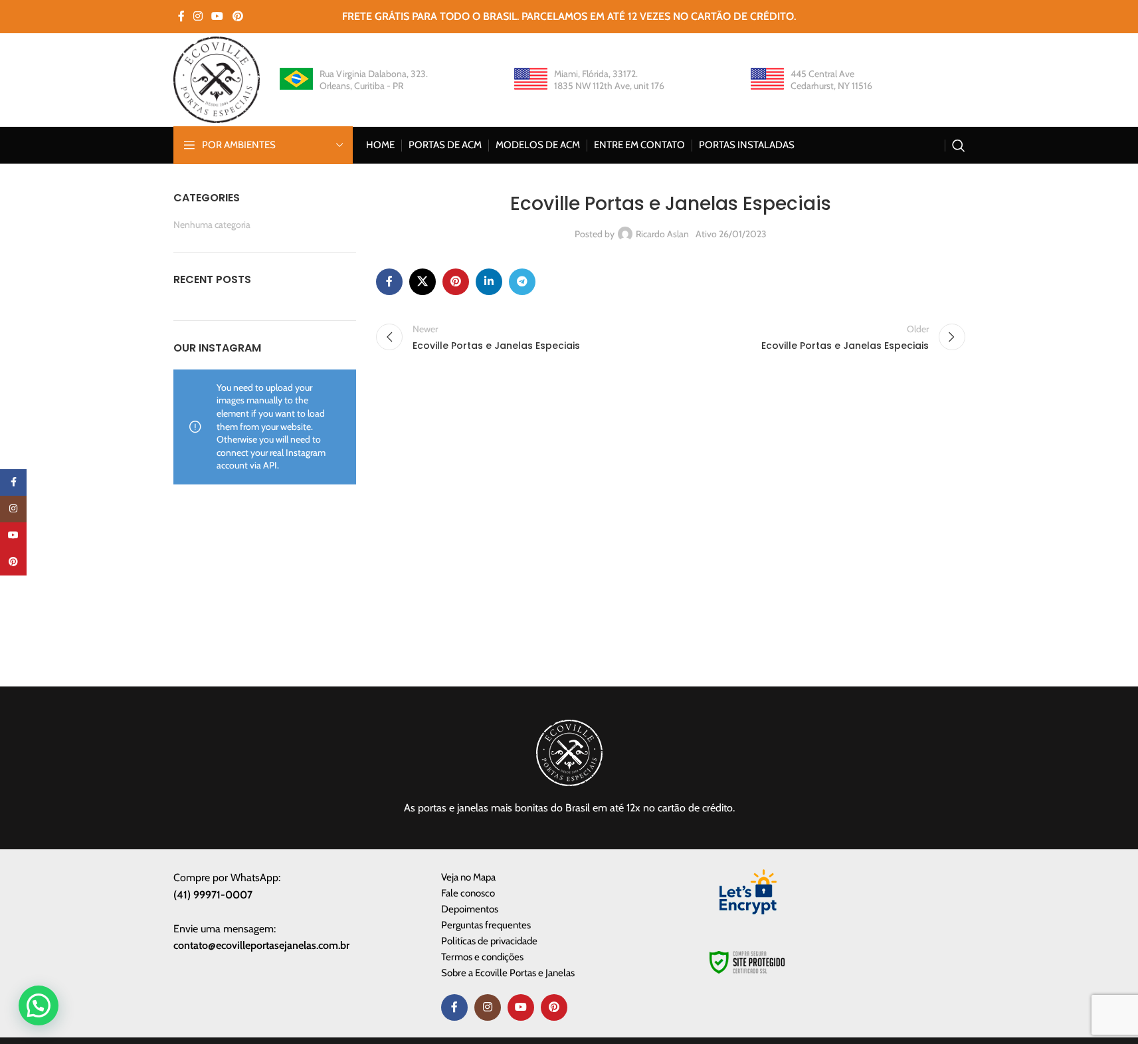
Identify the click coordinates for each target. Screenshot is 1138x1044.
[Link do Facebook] (181, 16)
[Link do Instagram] (198, 16)
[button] (38, 1005)
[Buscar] (958, 145)
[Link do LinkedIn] (489, 281)
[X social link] (422, 281)
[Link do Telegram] (522, 281)
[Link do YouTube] (217, 16)
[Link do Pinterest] (237, 16)
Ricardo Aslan (662, 234)
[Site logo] (216, 78)
